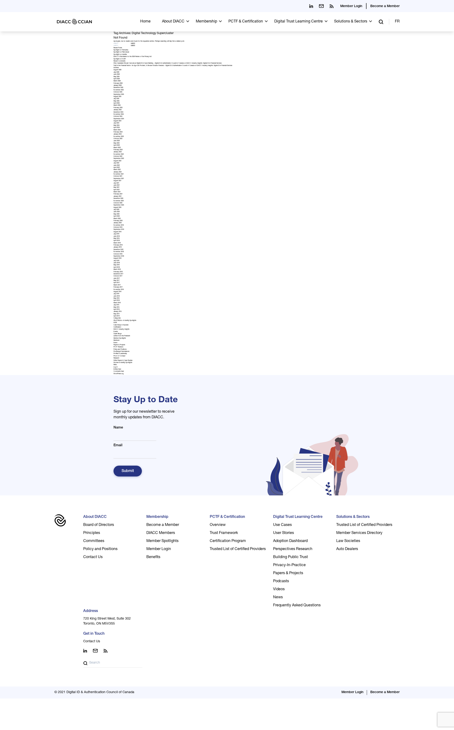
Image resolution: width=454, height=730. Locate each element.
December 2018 (118, 249)
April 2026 (117, 79)
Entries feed (117, 369)
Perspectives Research (292, 549)
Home (145, 22)
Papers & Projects (119, 345)
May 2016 (116, 298)
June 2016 (117, 296)
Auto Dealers (347, 549)
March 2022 (117, 169)
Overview (218, 525)
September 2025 (119, 94)
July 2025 (116, 99)
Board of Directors (98, 525)
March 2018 (117, 269)
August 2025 (117, 96)
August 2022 (117, 161)
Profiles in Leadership (120, 353)
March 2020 (117, 218)
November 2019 (119, 225)
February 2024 (118, 132)
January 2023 (118, 152)
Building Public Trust (290, 557)
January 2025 (118, 110)
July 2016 (116, 294)
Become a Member (385, 6)
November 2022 (119, 154)
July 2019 (116, 234)
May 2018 (116, 265)
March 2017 (117, 285)
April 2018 (117, 267)
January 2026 (118, 85)
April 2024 (117, 127)
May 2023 (116, 143)
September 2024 (119, 119)
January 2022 (118, 172)
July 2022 (116, 163)
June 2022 (117, 165)
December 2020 (118, 198)
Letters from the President (122, 336)
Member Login (351, 6)
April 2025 (117, 103)
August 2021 (117, 181)
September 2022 (119, 158)
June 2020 (117, 212)
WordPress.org (119, 374)
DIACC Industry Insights (121, 329)
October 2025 (118, 92)
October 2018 (118, 254)
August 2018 (117, 258)
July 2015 (116, 305)
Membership (206, 22)
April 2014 (117, 316)
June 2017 (117, 278)
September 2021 (119, 178)
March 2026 (117, 81)
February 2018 (118, 272)
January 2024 (118, 134)
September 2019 (119, 229)
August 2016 (117, 292)
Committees (93, 541)
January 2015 (118, 311)
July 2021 (116, 183)
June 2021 (117, 185)
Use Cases (282, 525)
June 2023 (117, 141)
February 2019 (118, 245)
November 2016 (119, 289)
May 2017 (116, 280)
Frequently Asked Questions (297, 606)
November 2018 (119, 252)
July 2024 (116, 123)
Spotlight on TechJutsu (121, 50)
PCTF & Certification (245, 22)
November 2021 (119, 174)
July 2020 (116, 209)
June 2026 (117, 74)
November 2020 (119, 201)
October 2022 (118, 156)
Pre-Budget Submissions (121, 351)
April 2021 (117, 190)
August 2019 (117, 232)
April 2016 (117, 300)
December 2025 (118, 87)
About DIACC (173, 22)
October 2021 (118, 176)
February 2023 (118, 150)
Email (118, 445)
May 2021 (116, 187)
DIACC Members (160, 533)
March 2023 (117, 148)
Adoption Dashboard (290, 541)
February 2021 (118, 194)
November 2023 (119, 136)
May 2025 (116, 101)
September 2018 (119, 256)
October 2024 (118, 116)
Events (116, 331)
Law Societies (348, 541)
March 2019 (117, 243)
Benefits (153, 557)
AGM (115, 322)
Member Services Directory (359, 533)
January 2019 (118, 247)
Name (118, 427)
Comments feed (119, 371)
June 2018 (117, 263)
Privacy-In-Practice (289, 565)
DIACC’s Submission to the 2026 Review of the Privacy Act (133, 56)
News (115, 343)
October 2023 (118, 139)
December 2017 (118, 274)
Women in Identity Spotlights (123, 362)
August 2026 (117, 70)
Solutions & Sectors (350, 22)
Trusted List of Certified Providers (238, 549)
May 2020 (116, 214)
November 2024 (119, 114)
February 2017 (118, 287)
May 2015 (116, 307)
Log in (116, 367)
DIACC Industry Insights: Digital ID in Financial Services (204, 63)
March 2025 (117, 105)
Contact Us (93, 557)
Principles (91, 533)
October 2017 (118, 276)
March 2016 (117, 303)
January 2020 (118, 223)
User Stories (283, 533)
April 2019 (117, 240)
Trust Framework (224, 533)
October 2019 (118, 227)
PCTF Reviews (118, 347)
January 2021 (118, 196)
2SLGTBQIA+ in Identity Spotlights (125, 320)
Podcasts (281, 581)
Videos (279, 589)
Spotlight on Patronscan (121, 52)
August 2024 (117, 121)
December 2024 (118, 112)
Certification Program (228, 541)
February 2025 (118, 108)
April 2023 (117, 145)
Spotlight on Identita (120, 54)
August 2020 (117, 207)
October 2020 (118, 203)
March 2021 (117, 192)
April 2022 (117, 167)
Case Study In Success (121, 325)
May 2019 (116, 238)
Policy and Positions (120, 349)
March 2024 (117, 130)
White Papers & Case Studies (123, 360)
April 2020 (117, 216)
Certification (117, 327)
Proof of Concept (119, 356)
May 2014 (116, 314)
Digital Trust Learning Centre (298, 22)
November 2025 (119, 90)
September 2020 (119, 205)
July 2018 (116, 261)
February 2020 (118, 221)
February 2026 (118, 83)
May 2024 (116, 125)
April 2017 (117, 283)
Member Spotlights (120, 338)
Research (116, 358)
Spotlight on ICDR (120, 59)
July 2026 (116, 72)
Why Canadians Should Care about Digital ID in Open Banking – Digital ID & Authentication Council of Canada (149, 63)
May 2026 (116, 77)
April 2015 (117, 309)
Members (116, 340)
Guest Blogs (118, 334)
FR (397, 22)
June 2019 (117, 236)
